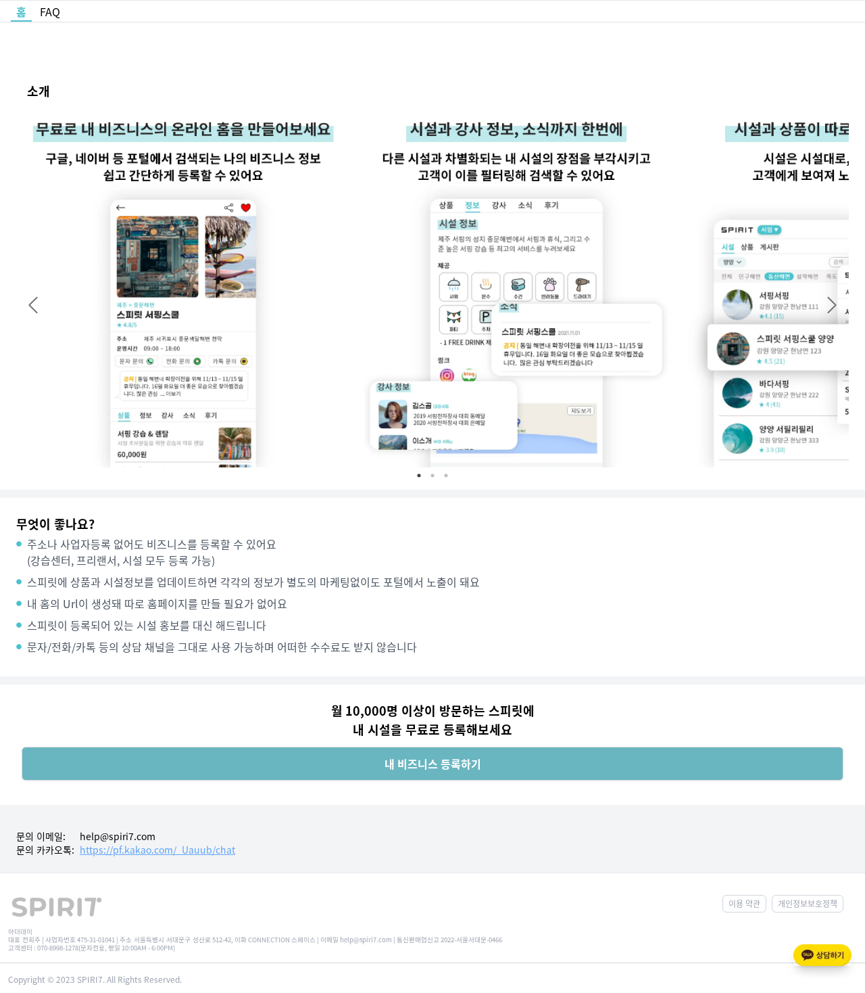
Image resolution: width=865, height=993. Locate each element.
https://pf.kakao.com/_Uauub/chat (157, 849)
